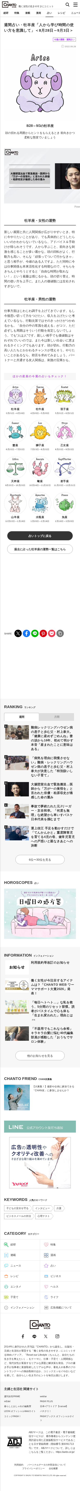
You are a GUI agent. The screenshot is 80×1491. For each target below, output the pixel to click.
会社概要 (53, 1468)
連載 (27, 12)
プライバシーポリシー (33, 1468)
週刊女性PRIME (12, 1396)
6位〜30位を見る (40, 859)
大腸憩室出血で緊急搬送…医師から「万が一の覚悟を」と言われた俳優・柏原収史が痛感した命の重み (52, 790)
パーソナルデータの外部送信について (46, 1464)
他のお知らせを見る (40, 1055)
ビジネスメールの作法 (18, 1216)
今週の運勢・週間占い (64, 39)
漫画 (38, 12)
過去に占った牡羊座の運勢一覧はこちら (40, 549)
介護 (58, 1208)
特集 (16, 12)
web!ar (43, 1396)
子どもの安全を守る (17, 1208)
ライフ (54, 1297)
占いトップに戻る (40, 536)
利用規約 (18, 1464)
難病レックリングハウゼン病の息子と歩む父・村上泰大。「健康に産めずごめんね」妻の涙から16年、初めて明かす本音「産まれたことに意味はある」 (52, 738)
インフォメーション (22, 1307)
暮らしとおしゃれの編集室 (17, 1406)
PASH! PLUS (46, 1401)
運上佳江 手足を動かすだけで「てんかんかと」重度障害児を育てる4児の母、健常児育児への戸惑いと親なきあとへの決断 (53, 836)
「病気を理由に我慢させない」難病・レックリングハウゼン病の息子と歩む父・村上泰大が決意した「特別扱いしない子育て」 (52, 766)
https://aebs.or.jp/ (65, 1452)
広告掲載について (61, 1307)
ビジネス (55, 1276)
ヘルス (54, 1286)
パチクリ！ (45, 1411)
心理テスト (44, 1216)
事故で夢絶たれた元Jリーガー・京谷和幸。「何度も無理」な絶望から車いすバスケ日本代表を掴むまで (52, 812)
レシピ (61, 12)
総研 (5, 12)
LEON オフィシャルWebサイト (20, 1411)
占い (49, 12)
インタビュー (42, 1208)
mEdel (7, 1401)
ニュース (15, 1265)
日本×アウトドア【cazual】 (54, 1406)
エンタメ (15, 1286)
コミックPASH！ (12, 1416)
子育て (14, 1297)
